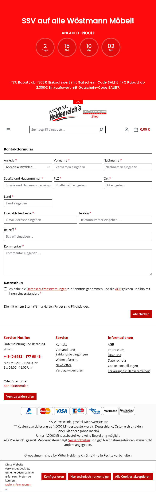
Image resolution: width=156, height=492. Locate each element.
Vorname (62, 160)
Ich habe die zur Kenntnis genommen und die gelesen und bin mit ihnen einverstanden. (79, 291)
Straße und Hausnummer (23, 178)
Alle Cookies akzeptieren (132, 476)
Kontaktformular (16, 386)
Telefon (85, 213)
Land (9, 197)
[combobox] (63, 129)
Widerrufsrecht (67, 360)
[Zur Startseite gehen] (78, 113)
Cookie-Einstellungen (123, 366)
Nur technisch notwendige (89, 476)
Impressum (116, 350)
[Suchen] (101, 129)
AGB (118, 289)
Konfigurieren (54, 476)
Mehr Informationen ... (18, 486)
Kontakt (61, 344)
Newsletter (63, 365)
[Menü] (8, 129)
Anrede (10, 160)
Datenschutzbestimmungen (47, 289)
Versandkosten (79, 440)
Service (62, 337)
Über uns (114, 355)
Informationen (120, 337)
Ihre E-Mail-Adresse (19, 213)
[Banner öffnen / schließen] (78, 99)
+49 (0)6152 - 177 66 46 (22, 356)
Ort (107, 178)
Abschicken (141, 314)
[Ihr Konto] (126, 129)
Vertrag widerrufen (20, 396)
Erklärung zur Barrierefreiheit (129, 371)
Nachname (113, 160)
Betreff (10, 230)
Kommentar (14, 246)
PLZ (57, 178)
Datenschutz (117, 360)
